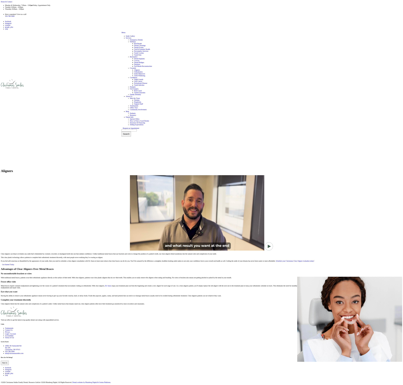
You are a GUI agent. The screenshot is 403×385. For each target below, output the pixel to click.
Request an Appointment (131, 128)
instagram (8, 23)
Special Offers (134, 119)
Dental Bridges (139, 62)
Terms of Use (9, 338)
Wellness (133, 42)
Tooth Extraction (139, 93)
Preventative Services (141, 51)
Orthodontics (138, 72)
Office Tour (134, 108)
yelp (6, 29)
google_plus (9, 27)
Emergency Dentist (136, 40)
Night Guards (138, 79)
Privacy (7, 332)
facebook (8, 21)
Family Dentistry (135, 94)
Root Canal (138, 91)
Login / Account (10, 334)
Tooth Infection (139, 85)
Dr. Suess (108, 286)
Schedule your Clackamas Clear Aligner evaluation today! (295, 261)
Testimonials (134, 106)
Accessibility (9, 336)
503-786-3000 (9, 16)
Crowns (136, 60)
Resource (133, 115)
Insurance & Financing (137, 123)
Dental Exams (138, 47)
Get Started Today (8, 264)
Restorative (133, 57)
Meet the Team (135, 98)
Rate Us (4, 363)
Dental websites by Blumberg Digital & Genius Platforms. (91, 382)
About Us (129, 96)
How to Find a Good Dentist (139, 121)
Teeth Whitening (139, 76)
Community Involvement (138, 109)
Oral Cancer (138, 81)
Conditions (133, 77)
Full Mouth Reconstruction (143, 66)
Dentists (136, 100)
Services (128, 38)
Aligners (137, 70)
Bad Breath (138, 43)
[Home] (12, 88)
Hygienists (137, 102)
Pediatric (133, 87)
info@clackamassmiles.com (14, 353)
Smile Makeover (139, 74)
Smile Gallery (130, 36)
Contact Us (8, 330)
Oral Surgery (134, 89)
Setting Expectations (136, 125)
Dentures (137, 64)
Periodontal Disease (140, 83)
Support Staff (138, 104)
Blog (127, 111)
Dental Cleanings (140, 45)
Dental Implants (139, 59)
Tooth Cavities (139, 53)
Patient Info (129, 117)
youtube (7, 25)
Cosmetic (133, 68)
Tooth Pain (137, 55)
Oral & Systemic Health (142, 49)
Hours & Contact (6, 2)
